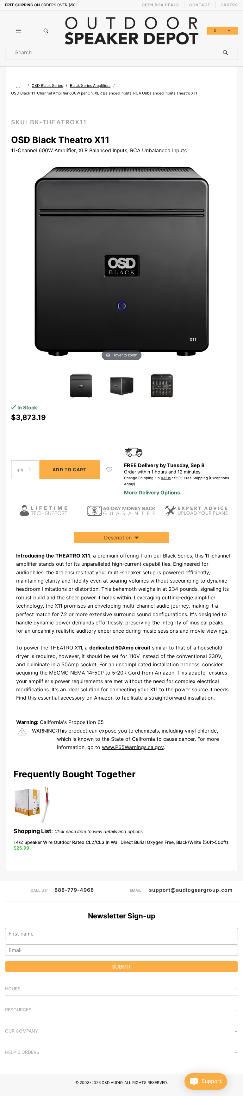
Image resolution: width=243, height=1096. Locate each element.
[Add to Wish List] (109, 469)
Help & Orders (22, 1052)
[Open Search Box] (45, 31)
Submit (121, 966)
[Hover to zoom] (121, 261)
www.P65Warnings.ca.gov (133, 747)
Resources (18, 1009)
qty (19, 469)
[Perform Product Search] (225, 52)
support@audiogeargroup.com (191, 890)
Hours (13, 988)
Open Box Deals (160, 5)
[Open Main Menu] (18, 31)
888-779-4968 (74, 890)
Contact (199, 5)
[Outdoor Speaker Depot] (131, 30)
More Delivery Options (152, 492)
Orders (229, 5)
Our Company (21, 1031)
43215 (166, 478)
